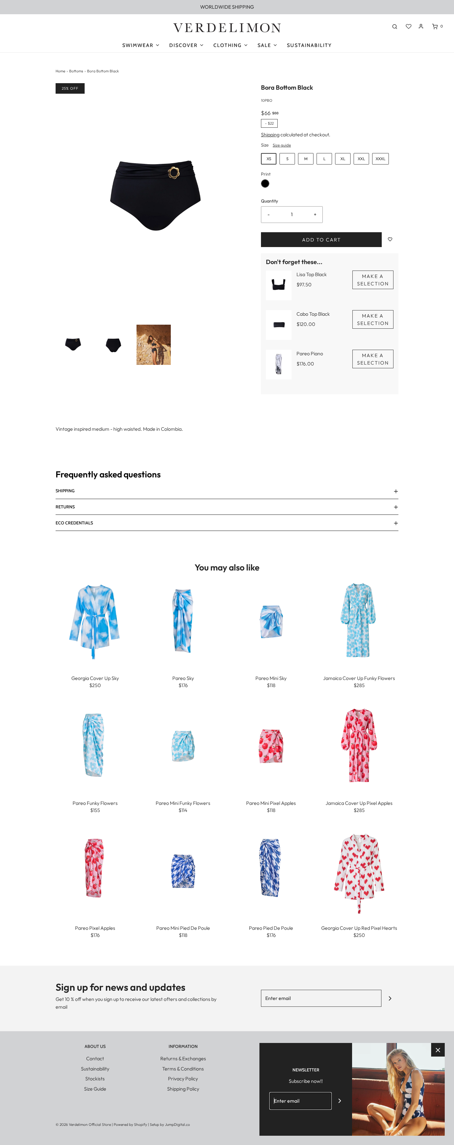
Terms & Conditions (183, 1069)
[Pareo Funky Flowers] (95, 745)
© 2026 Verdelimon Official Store (83, 1124)
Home (60, 71)
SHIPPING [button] (65, 490)
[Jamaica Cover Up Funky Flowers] (359, 620)
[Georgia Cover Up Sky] (95, 620)
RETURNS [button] (65, 507)
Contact (95, 1058)
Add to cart (321, 240)
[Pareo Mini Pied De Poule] (183, 870)
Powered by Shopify (130, 1124)
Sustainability (95, 1069)
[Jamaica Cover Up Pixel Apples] (359, 745)
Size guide (282, 145)
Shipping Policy (183, 1089)
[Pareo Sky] (183, 620)
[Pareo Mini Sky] (271, 620)
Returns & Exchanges (183, 1058)
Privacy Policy (183, 1078)
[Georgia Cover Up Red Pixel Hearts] (359, 870)
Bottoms (76, 71)
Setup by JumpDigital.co (170, 1124)
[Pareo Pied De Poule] (271, 870)
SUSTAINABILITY (309, 45)
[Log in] (421, 26)
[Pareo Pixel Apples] (95, 870)
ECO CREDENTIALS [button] (74, 523)
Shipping (270, 134)
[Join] (389, 998)
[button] (73, 345)
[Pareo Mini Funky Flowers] (183, 745)
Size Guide (95, 1089)
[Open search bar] (394, 26)
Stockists (95, 1078)
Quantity (269, 201)
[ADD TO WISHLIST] (390, 239)
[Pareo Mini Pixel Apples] (271, 745)
